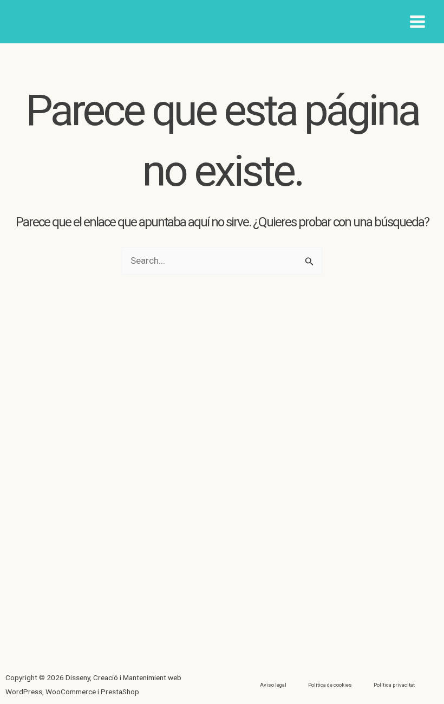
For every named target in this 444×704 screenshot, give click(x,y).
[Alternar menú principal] (418, 21)
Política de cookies (330, 685)
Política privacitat (394, 685)
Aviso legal (273, 685)
